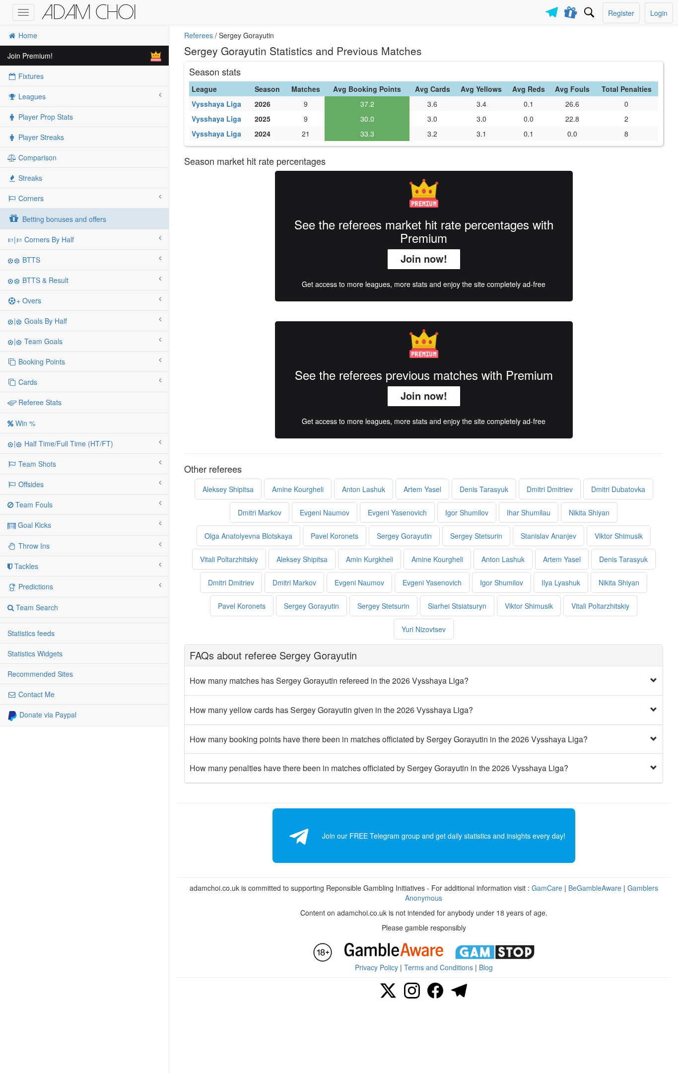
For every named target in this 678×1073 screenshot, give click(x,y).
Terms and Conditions (438, 967)
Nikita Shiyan (589, 512)
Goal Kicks (33, 525)
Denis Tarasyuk (484, 489)
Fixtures (30, 76)
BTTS (30, 260)
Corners (30, 198)
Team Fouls (33, 504)
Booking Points (40, 361)
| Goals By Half (40, 321)
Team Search (36, 607)
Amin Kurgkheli (369, 559)
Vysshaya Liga (216, 104)
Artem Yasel (422, 489)
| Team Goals (38, 341)
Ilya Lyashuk (561, 582)
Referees (198, 35)
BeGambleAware (594, 888)
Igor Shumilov (466, 512)
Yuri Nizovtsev (424, 629)
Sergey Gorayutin (404, 536)
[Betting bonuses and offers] (571, 10)
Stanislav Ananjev (548, 536)
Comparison (36, 157)
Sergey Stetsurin (476, 536)
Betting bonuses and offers (63, 219)
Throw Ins (33, 546)
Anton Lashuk (363, 489)
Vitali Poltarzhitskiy (229, 559)
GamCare (547, 888)
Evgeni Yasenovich (397, 512)
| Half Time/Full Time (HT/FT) (63, 443)
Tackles (25, 566)
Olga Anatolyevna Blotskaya (248, 536)
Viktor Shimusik (619, 536)
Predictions (34, 586)
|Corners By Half (44, 239)
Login (659, 13)
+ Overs (28, 300)
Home (26, 35)
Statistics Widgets (35, 653)
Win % (24, 423)
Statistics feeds (31, 633)
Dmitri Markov (259, 512)
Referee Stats (39, 402)
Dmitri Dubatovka (618, 489)
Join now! (424, 258)
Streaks (29, 178)
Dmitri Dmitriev (550, 489)
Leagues (31, 96)
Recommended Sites (40, 674)
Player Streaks (40, 137)
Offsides (30, 484)
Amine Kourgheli (298, 489)
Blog (486, 967)
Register (621, 13)
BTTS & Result (44, 280)
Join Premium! (30, 56)
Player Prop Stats (44, 117)
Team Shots (36, 464)
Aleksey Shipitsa (228, 489)
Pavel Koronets (334, 536)
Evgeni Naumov (324, 512)
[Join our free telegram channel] (553, 9)
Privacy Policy (376, 967)
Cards (26, 382)
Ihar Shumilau (528, 512)
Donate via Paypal (46, 714)
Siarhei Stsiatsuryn (457, 606)
